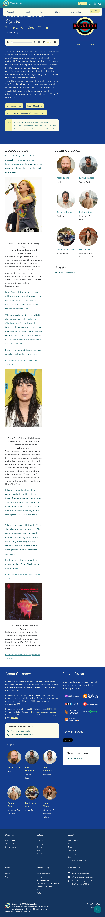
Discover (40, 847)
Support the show (34, 106)
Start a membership (43, 873)
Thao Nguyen (44, 122)
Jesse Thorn (39, 125)
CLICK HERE (52, 709)
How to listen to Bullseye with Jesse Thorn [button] (25, 113)
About (42, 12)
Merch (7, 873)
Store (57, 12)
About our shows (11, 844)
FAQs (39, 893)
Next (92, 45)
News (39, 850)
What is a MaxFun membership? (48, 883)
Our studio (72, 850)
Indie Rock (48, 125)
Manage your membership (46, 877)
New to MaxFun (10, 847)
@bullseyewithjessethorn (22, 734)
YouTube (40, 712)
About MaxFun (73, 840)
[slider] (21, 42)
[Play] (8, 42)
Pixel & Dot (96, 904)
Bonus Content (42, 890)
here (34, 354)
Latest (27, 12)
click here (14, 718)
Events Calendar (42, 854)
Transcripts (40, 844)
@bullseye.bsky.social (20, 731)
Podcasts (10, 12)
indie (54, 125)
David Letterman (75, 758)
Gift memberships (43, 880)
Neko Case (18, 125)
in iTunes (18, 160)
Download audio (14, 106)
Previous (79, 45)
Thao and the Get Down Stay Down (26, 122)
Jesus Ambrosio (64, 212)
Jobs (69, 857)
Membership (75, 12)
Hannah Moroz (86, 249)
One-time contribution (44, 887)
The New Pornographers (22, 129)
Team (70, 847)
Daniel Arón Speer (66, 249)
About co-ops (73, 844)
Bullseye (35, 129)
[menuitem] (11, 12)
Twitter (33, 712)
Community (72, 854)
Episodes (40, 840)
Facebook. (53, 712)
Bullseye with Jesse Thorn (26, 28)
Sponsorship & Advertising (77, 860)
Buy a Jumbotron (11, 877)
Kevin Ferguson (87, 178)
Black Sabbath (28, 125)
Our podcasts (10, 840)
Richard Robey (86, 212)
